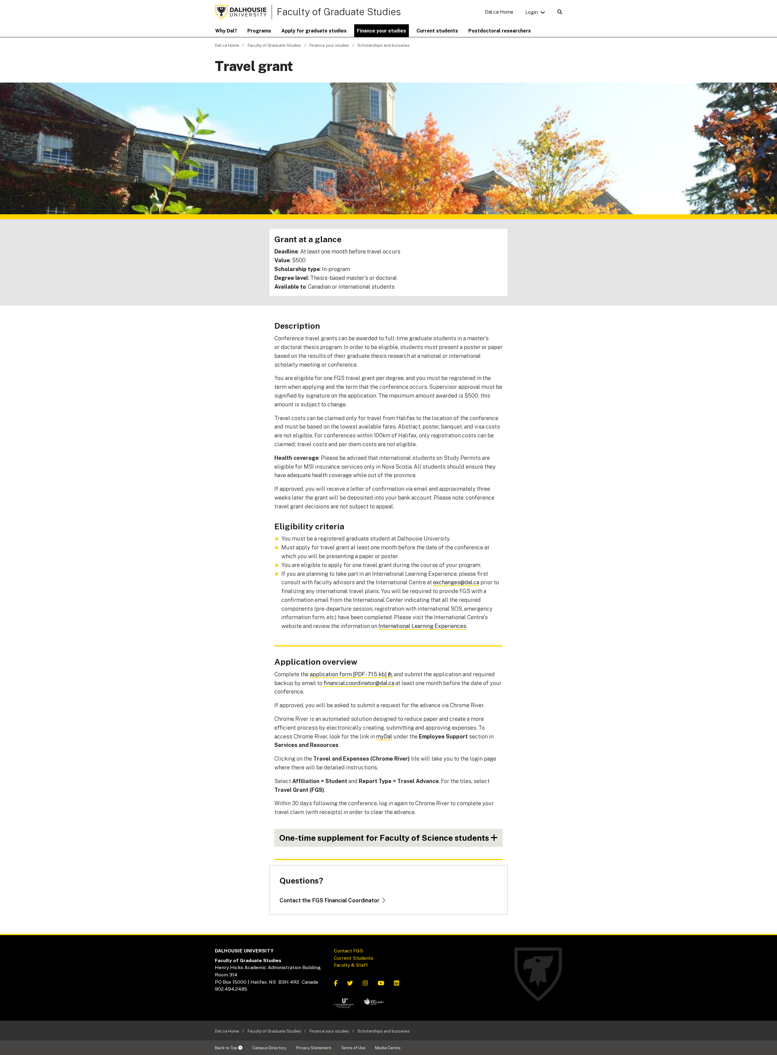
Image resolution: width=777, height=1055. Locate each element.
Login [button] (531, 12)
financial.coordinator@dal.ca (359, 683)
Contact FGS (348, 951)
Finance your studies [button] (381, 31)
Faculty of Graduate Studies (339, 11)
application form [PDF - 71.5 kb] (348, 674)
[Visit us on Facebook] (336, 984)
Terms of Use (353, 1047)
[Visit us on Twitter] (350, 984)
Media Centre (388, 1047)
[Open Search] (559, 12)
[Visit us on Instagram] (365, 984)
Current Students (353, 958)
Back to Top (226, 1047)
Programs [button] (259, 31)
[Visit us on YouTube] (381, 984)
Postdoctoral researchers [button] (499, 31)
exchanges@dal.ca (456, 582)
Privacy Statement (313, 1047)
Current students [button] (437, 31)
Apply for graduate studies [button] (314, 31)
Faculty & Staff (351, 965)
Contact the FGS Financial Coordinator (329, 900)
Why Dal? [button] (226, 31)
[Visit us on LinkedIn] (396, 984)
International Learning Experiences (422, 626)
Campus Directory (269, 1047)
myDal (384, 736)
